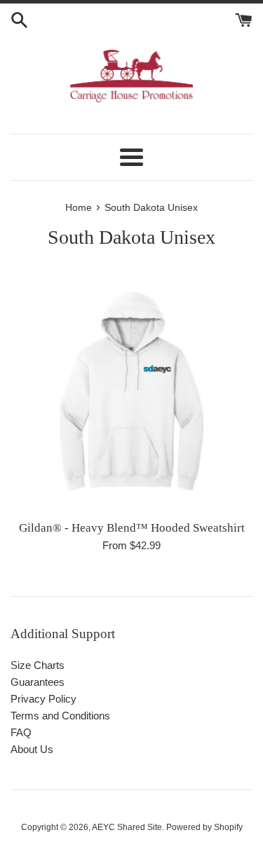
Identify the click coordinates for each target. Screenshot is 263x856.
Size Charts (38, 665)
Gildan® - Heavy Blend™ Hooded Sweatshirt (132, 527)
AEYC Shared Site (127, 827)
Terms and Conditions (60, 716)
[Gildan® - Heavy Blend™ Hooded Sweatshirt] (131, 391)
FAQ (21, 732)
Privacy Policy (43, 699)
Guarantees (38, 682)
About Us (32, 749)
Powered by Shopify (204, 827)
